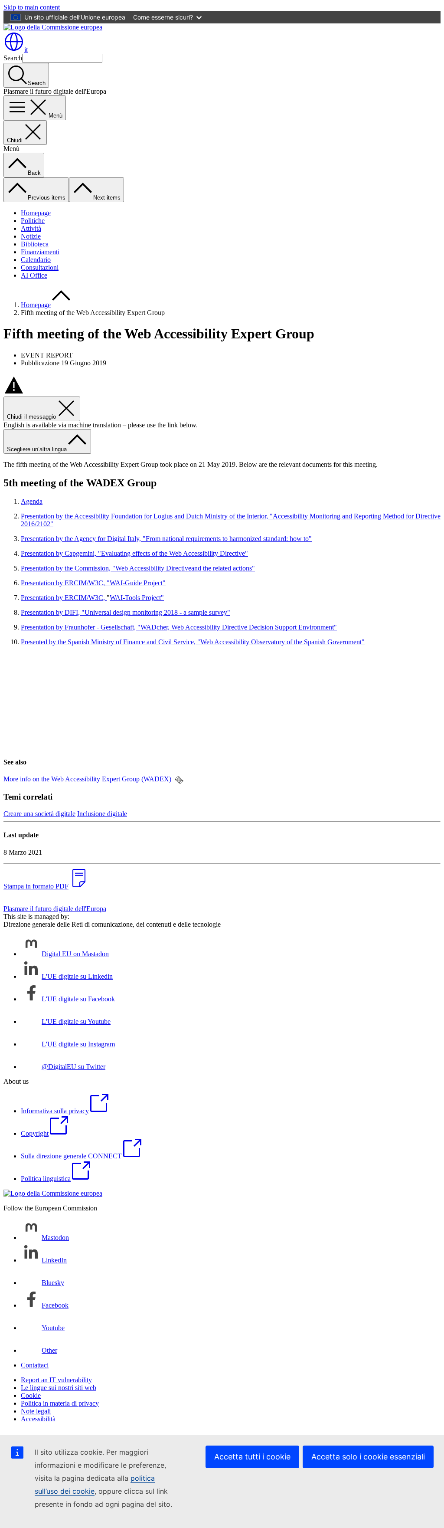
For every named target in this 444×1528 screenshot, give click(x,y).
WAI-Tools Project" (137, 597)
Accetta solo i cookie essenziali (368, 1456)
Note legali (36, 1411)
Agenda (31, 501)
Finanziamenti (40, 252)
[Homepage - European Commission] (52, 27)
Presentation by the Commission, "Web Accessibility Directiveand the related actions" (138, 568)
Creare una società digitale (39, 813)
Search (12, 58)
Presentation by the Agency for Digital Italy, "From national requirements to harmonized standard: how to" (166, 538)
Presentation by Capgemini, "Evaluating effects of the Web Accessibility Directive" (134, 553)
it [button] (26, 49)
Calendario (36, 259)
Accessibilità (38, 1419)
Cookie (31, 1395)
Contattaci (35, 1365)
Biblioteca (35, 244)
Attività (31, 228)
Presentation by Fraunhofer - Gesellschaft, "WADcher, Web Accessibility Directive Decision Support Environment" (179, 627)
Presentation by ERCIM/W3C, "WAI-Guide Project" (93, 583)
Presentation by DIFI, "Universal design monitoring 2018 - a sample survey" (125, 612)
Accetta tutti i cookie (252, 1456)
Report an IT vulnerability (56, 1380)
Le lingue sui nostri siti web (58, 1387)
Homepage (36, 212)
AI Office (34, 275)
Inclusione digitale (102, 813)
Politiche (33, 220)
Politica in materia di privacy (60, 1403)
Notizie (31, 236)
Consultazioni (40, 267)
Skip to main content (31, 7)
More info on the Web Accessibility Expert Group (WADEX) (88, 779)
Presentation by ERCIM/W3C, (64, 597)
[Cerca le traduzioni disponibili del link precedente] (179, 780)
